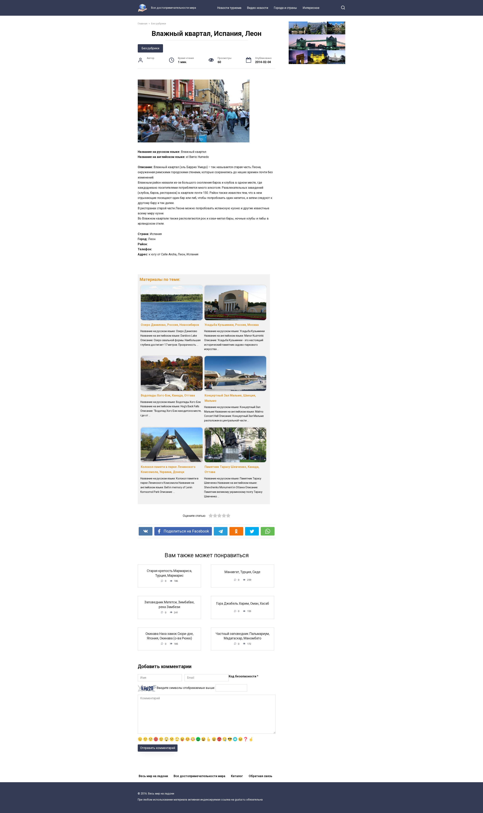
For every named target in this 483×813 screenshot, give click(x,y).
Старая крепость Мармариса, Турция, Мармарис (169, 573)
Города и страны (285, 8)
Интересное (311, 8)
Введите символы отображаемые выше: (186, 688)
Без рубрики (150, 48)
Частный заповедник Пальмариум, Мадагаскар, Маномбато (242, 636)
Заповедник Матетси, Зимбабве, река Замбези (169, 604)
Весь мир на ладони (153, 776)
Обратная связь (260, 776)
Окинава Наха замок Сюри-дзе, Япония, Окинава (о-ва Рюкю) (169, 636)
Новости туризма (229, 8)
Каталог (237, 776)
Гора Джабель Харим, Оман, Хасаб (242, 603)
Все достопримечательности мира (199, 776)
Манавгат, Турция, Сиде (242, 572)
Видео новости (257, 8)
